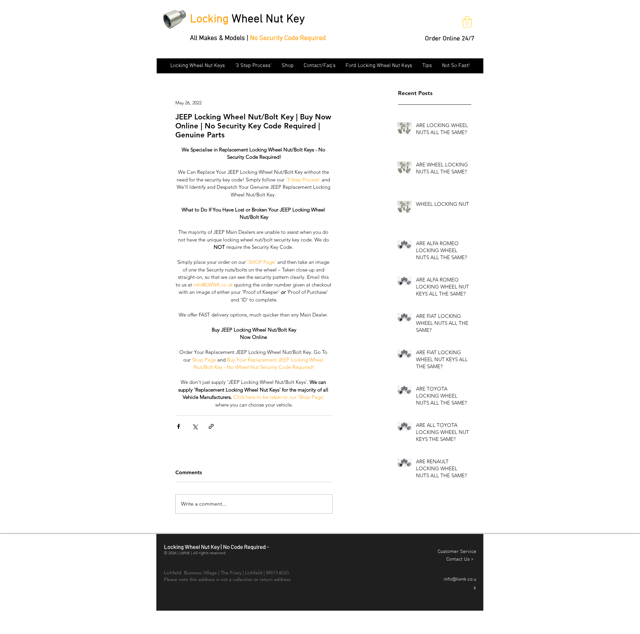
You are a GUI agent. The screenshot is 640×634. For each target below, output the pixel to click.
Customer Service (457, 552)
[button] (467, 22)
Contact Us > (461, 559)
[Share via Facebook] (178, 426)
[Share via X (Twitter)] (195, 426)
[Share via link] (211, 426)
